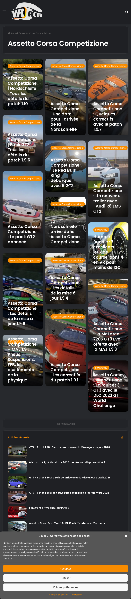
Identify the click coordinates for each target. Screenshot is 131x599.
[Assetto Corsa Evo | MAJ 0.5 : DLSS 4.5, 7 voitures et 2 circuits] (17, 527)
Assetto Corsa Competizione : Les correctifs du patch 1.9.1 (65, 372)
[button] (126, 536)
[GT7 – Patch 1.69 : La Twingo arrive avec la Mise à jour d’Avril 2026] (17, 482)
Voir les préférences (65, 587)
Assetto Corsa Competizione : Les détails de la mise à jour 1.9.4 (65, 288)
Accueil (14, 33)
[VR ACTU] (26, 11)
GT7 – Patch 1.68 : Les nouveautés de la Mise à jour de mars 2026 (69, 492)
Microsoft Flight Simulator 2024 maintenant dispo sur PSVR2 (67, 462)
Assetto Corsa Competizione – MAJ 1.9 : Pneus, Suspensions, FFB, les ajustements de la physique (22, 359)
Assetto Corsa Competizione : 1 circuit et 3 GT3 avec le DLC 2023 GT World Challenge (108, 390)
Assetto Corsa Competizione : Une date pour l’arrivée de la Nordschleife (65, 116)
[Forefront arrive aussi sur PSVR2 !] (17, 512)
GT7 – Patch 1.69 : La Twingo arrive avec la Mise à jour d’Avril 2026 (70, 477)
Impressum (77, 594)
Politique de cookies (58, 594)
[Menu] (4, 13)
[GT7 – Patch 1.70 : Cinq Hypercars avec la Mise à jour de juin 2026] (17, 452)
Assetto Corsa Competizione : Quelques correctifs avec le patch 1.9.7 (108, 116)
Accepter (65, 568)
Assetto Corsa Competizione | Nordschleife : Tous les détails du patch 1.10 (22, 91)
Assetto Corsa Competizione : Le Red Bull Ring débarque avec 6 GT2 (65, 172)
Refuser (65, 578)
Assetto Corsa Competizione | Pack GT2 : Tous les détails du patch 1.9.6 (22, 147)
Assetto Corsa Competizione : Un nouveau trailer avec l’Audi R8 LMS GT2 (108, 198)
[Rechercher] (126, 13)
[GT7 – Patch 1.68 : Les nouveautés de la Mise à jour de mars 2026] (17, 497)
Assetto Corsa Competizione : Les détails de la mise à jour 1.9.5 (22, 313)
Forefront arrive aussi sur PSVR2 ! (49, 508)
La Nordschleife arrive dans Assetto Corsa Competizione (65, 232)
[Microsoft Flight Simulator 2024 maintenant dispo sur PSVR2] (17, 467)
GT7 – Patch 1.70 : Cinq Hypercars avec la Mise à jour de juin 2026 (69, 447)
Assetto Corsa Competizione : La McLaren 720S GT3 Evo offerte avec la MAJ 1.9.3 (108, 336)
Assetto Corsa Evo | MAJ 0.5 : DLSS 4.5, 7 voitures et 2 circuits (67, 523)
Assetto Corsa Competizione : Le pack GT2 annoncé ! (22, 234)
